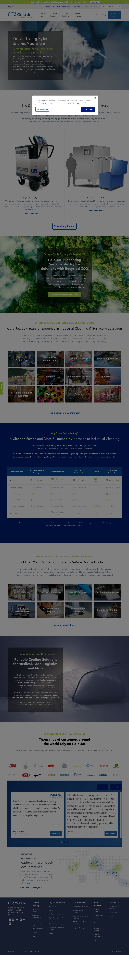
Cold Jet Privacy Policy (74, 104)
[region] (65, 105)
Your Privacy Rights (42, 109)
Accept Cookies (88, 109)
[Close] (95, 98)
